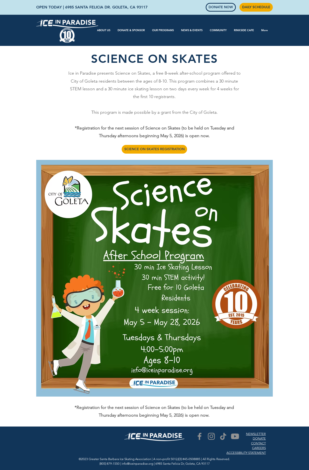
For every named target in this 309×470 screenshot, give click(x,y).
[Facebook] (199, 436)
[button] (103, 30)
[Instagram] (211, 436)
